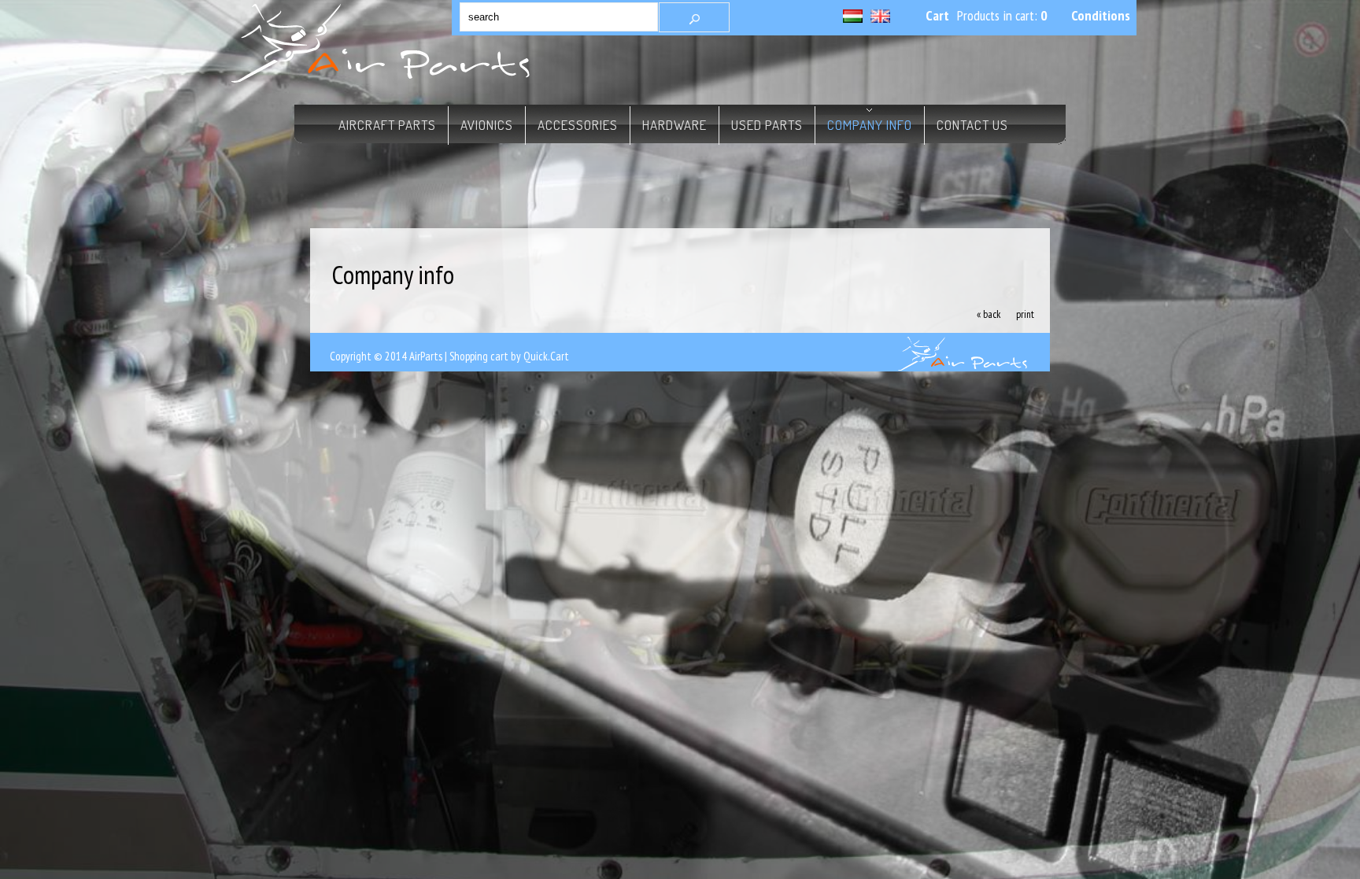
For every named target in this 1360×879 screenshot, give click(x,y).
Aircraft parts (373, 124)
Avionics (486, 124)
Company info (869, 124)
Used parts (767, 124)
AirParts (425, 356)
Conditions (1100, 15)
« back (988, 314)
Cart (937, 15)
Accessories (578, 124)
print (1025, 314)
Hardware (674, 124)
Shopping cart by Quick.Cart (509, 356)
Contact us (972, 124)
